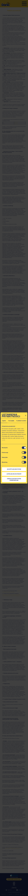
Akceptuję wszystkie (14, 469)
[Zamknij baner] (25, 415)
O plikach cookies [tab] (21, 420)
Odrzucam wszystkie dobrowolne (14, 479)
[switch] (24, 452)
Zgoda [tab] (4, 420)
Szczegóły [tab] (11, 420)
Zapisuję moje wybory (14, 474)
